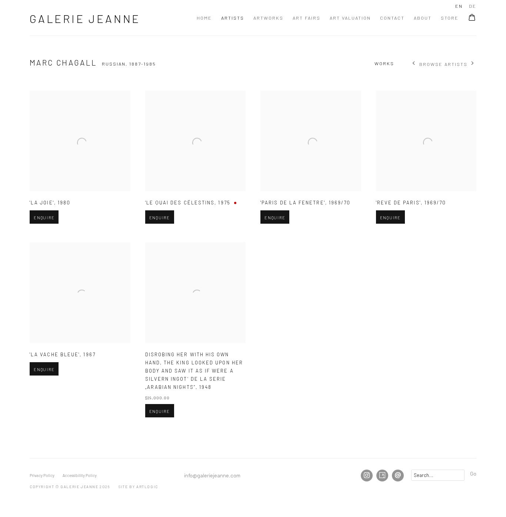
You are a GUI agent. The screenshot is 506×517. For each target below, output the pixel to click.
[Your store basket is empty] (471, 18)
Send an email (398, 475)
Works (384, 63)
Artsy (382, 475)
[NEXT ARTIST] (472, 64)
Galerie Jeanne (85, 18)
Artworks (268, 18)
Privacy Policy (42, 475)
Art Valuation (350, 18)
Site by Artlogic (138, 486)
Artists (232, 18)
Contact (392, 18)
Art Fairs (306, 18)
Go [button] (473, 473)
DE (472, 6)
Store (450, 18)
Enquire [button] (44, 217)
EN (459, 6)
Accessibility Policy (80, 475)
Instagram (367, 475)
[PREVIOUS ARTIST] (413, 64)
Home (204, 18)
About (423, 18)
